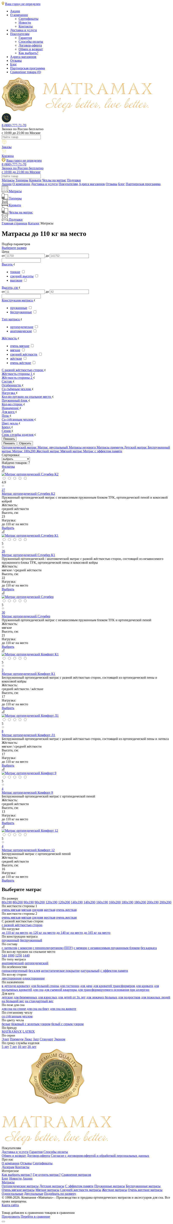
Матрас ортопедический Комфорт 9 (27, 792)
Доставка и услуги (23, 30)
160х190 (102, 902)
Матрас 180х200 (24, 451)
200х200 (165, 902)
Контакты (26, 26)
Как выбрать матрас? (17, 1174)
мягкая (26, 910)
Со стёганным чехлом (18, 419)
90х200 (40, 902)
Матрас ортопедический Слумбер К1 (28, 555)
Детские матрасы (51, 1186)
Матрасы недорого (83, 447)
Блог (13, 64)
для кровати (144, 986)
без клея (34, 970)
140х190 (77, 902)
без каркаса (149, 948)
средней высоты (22, 276)
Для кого (8, 412)
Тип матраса (11, 319)
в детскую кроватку (16, 986)
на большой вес (13, 1001)
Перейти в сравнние (35, 1216)
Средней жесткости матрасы (80, 1190)
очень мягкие (19, 346)
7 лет (13, 1047)
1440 (26, 955)
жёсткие (16, 358)
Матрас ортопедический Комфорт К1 (28, 674)
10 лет (22, 1047)
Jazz (36, 1039)
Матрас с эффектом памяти (102, 451)
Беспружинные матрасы (143, 1186)
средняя (37, 910)
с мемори (80, 948)
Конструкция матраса (18, 300)
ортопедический (36, 963)
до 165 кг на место (97, 932)
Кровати (35, 180)
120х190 (51, 902)
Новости (25, 22)
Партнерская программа (27, 68)
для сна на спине (14, 1009)
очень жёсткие (20, 363)
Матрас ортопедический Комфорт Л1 (28, 735)
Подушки (74, 180)
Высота (7, 264)
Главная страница (14, 223)
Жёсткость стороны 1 (17, 374)
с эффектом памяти (114, 970)
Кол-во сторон (12, 404)
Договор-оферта (30, 45)
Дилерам (8, 1167)
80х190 (7, 902)
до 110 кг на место (15, 932)
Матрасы (8, 180)
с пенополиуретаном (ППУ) (53, 948)
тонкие (15, 272)
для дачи (86, 986)
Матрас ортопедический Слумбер (26, 616)
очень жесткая (66, 910)
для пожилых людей (155, 997)
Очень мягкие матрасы (18, 1190)
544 (4, 955)
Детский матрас (136, 447)
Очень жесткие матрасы (145, 1190)
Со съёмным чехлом (17, 389)
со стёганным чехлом (17, 1016)
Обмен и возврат (31, 49)
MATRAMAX (12, 1031)
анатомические (21, 331)
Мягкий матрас (71, 451)
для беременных (25, 997)
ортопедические (21, 327)
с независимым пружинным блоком (114, 948)
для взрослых (47, 997)
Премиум (16, 1039)
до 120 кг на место (42, 932)
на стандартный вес (39, 1001)
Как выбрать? (28, 53)
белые (6, 1024)
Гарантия (25, 38)
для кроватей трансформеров (114, 986)
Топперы (21, 180)
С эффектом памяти (79, 1186)
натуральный (90, 970)
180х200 (140, 902)
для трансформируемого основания (103, 990)
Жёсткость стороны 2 (17, 377)
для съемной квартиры (60, 990)
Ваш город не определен (23, 4)
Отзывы (16, 60)
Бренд (6, 427)
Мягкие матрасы (47, 1190)
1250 (18, 955)
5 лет (5, 1047)
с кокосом (25, 948)
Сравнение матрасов (76, 1174)
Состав (7, 381)
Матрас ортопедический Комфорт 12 (28, 850)
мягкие (15, 350)
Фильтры (8, 466)
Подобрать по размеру (60, 1193)
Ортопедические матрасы (20, 1186)
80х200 (18, 902)
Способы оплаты (31, 41)
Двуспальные (33, 1193)
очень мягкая (11, 910)
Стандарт (46, 1039)
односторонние (34, 978)
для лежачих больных (101, 997)
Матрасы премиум (110, 447)
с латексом (9, 948)
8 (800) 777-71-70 (14, 125)
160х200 (115, 902)
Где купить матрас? (47, 1174)
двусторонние (12, 978)
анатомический (13, 963)
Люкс (28, 1039)
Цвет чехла (10, 423)
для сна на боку (38, 1009)
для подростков (129, 997)
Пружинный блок (15, 400)
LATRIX (29, 1031)
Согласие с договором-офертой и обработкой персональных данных (100, 1155)
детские (7, 997)
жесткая (49, 910)
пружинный (10, 940)
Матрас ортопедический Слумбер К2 (28, 493)
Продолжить (11, 1216)
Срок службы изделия (18, 434)
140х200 (89, 902)
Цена (5, 251)
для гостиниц (69, 986)
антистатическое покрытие (60, 970)
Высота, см (10, 287)
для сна (38, 990)
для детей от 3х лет (71, 997)
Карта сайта (10, 1205)
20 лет (31, 1047)
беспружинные (21, 312)
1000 (11, 955)
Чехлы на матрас (54, 180)
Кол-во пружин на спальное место (27, 396)
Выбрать (8, 528)
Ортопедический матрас (20, 447)
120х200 (64, 902)
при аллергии (139, 990)
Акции (15, 11)
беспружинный (31, 940)
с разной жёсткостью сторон (22, 925)
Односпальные (12, 1193)
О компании (19, 15)
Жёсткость (10, 338)
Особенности (12, 385)
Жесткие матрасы (114, 1190)
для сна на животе (63, 1009)
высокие (16, 280)
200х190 (153, 902)
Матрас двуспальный (53, 447)
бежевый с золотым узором (30, 1024)
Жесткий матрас (48, 451)
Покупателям (19, 34)
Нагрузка (9, 393)
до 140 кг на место (69, 932)
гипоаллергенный (15, 970)
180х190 (127, 902)
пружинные (18, 308)
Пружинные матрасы (109, 1186)
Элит (5, 1039)
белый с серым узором (67, 1024)
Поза (5, 415)
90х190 (29, 902)
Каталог (34, 223)
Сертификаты (28, 19)
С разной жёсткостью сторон (23, 370)
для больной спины (45, 986)
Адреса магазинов (23, 57)
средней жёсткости (23, 354)
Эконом (59, 1039)
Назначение (10, 408)
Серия (6, 431)
